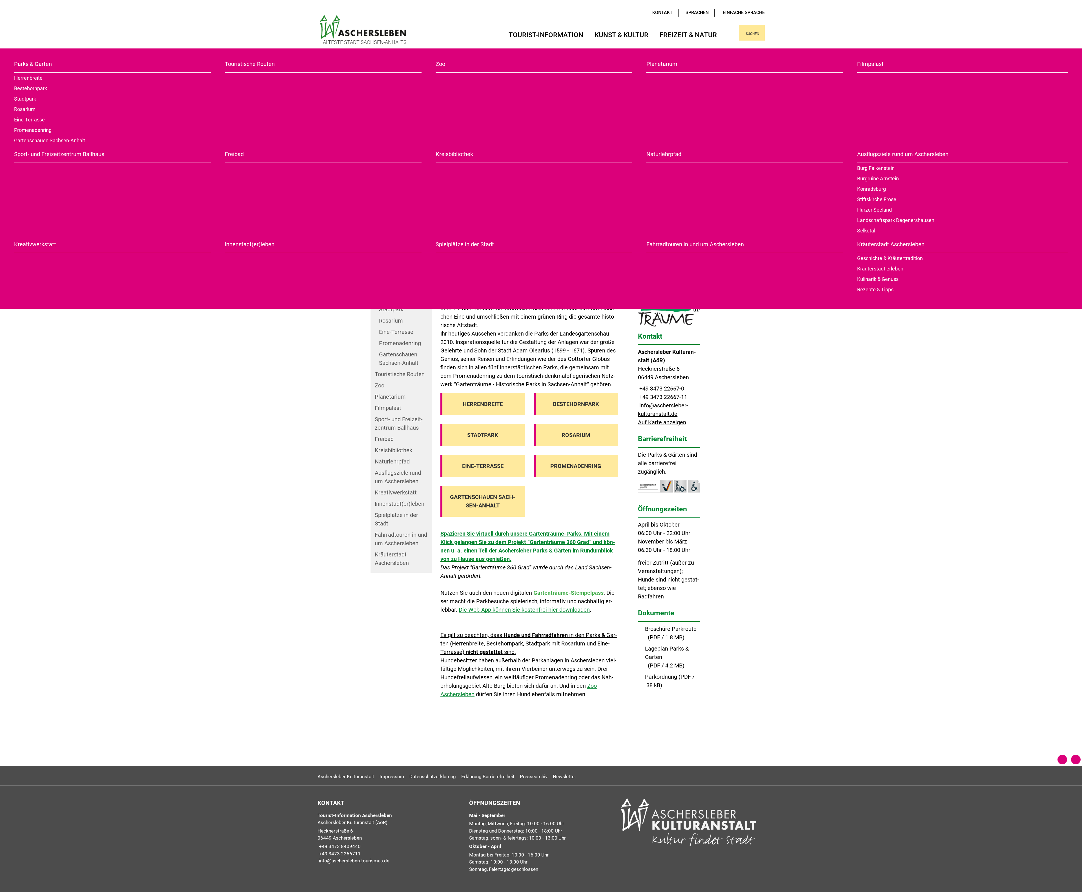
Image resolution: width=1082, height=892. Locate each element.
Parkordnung (661, 676)
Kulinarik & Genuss (878, 279)
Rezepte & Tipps (875, 289)
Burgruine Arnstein (878, 178)
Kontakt (662, 12)
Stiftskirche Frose (876, 199)
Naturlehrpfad (663, 154)
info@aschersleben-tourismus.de (353, 861)
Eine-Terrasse (29, 120)
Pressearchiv (533, 776)
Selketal (866, 231)
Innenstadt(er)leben (249, 244)
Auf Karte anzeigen (662, 422)
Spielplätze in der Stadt (465, 244)
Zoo (440, 64)
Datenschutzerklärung (432, 776)
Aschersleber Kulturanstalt (346, 776)
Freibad (234, 154)
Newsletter (564, 776)
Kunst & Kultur (621, 35)
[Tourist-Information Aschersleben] (389, 838)
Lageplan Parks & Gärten (667, 652)
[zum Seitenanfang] (1076, 759)
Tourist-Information (546, 35)
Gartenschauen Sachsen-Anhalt (49, 140)
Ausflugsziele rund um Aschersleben (902, 154)
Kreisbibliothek (454, 154)
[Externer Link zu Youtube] (627, 12)
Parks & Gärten (33, 64)
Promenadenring (33, 130)
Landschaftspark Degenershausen (895, 220)
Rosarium (25, 109)
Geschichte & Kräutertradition (890, 258)
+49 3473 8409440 (339, 846)
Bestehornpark (30, 88)
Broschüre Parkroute (671, 628)
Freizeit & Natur (688, 35)
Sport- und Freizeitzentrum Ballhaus (59, 154)
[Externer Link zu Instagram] (635, 12)
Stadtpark (25, 99)
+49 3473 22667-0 (661, 388)
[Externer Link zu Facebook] (631, 12)
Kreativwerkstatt (35, 244)
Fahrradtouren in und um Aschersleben (695, 244)
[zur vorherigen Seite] (1062, 759)
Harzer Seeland (874, 210)
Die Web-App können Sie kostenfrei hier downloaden (524, 609)
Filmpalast (870, 64)
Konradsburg (871, 189)
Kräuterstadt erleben (880, 269)
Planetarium (661, 64)
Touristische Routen (250, 64)
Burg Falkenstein (876, 168)
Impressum (392, 776)
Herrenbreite (28, 78)
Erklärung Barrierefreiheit (488, 776)
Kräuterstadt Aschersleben (890, 244)
